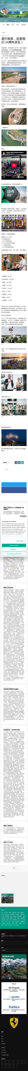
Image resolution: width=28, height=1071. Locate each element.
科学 (10, 921)
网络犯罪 (4, 923)
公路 (3, 914)
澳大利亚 (15, 919)
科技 (13, 921)
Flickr (24, 1062)
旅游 (11, 918)
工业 (3, 916)
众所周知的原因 (17, 50)
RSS (15, 1066)
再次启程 (7, 914)
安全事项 (23, 24)
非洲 (6, 925)
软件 (24, 923)
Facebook (10, 12)
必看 (24, 916)
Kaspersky (3, 1052)
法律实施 (23, 918)
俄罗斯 (22, 912)
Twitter (13, 12)
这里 (24, 448)
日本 (15, 918)
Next (23, 199)
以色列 (14, 912)
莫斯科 (20, 923)
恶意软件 (4, 918)
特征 (3, 921)
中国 (10, 912)
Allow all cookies (14, 545)
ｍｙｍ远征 (16, 925)
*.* (3, 24)
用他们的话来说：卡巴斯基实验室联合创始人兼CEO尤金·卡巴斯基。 (14, 1010)
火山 (19, 919)
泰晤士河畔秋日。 (8, 826)
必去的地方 (20, 916)
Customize (13, 549)
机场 (18, 918)
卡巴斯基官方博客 (5, 1055)
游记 (13, 24)
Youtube (19, 1062)
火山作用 (23, 919)
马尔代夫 (10, 925)
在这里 (21, 56)
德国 (15, 916)
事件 (8, 24)
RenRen (3, 1066)
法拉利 (3, 919)
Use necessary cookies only (14, 553)
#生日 (3, 32)
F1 (2, 912)
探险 (8, 918)
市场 (11, 916)
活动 (7, 919)
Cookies (3, 1050)
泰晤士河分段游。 (8, 587)
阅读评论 (6, 462)
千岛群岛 (12, 914)
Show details (20, 541)
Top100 (6, 912)
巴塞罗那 (7, 916)
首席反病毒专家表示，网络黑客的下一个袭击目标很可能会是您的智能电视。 (14, 990)
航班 (17, 923)
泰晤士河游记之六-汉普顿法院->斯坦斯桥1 (13, 508)
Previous (5, 199)
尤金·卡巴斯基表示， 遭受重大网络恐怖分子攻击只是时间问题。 (14, 999)
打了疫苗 (16, 93)
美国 (13, 923)
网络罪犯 (9, 923)
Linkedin (18, 12)
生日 (6, 921)
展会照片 (23, 914)
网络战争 (23, 921)
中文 (23, 1)
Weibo (7, 1066)
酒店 (3, 925)
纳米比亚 (17, 921)
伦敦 (18, 912)
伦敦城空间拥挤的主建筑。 (11, 689)
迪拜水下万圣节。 (8, 842)
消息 (17, 24)
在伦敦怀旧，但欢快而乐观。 (12, 730)
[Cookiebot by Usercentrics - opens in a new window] (20, 516)
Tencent (11, 1066)
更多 (14, 868)
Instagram (15, 12)
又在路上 (17, 914)
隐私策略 (3, 1047)
